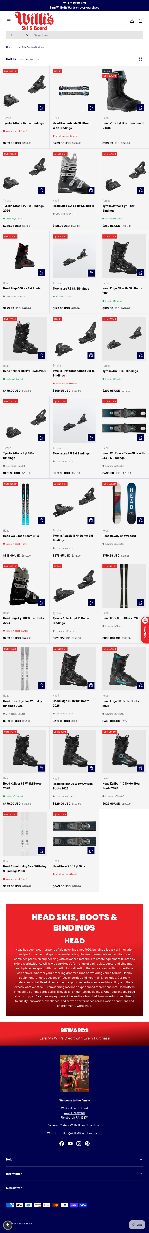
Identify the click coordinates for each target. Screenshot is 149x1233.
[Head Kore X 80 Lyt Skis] (74, 834)
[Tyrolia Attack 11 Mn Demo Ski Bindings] (74, 503)
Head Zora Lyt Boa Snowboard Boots (123, 125)
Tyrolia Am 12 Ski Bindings (120, 371)
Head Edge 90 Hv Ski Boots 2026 (120, 703)
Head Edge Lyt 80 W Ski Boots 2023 (23, 620)
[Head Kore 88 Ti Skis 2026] (124, 586)
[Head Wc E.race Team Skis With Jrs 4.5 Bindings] (124, 421)
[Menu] (8, 20)
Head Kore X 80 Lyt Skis (69, 866)
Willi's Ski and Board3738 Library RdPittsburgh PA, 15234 (74, 1112)
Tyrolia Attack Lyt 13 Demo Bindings (71, 620)
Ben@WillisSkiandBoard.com (82, 1133)
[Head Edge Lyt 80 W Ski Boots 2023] (24, 586)
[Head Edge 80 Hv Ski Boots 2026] (74, 668)
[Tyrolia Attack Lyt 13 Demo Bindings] (74, 586)
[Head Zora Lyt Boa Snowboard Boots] (124, 91)
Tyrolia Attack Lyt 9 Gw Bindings (19, 455)
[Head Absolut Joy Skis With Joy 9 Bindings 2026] (25, 834)
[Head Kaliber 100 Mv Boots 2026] (25, 339)
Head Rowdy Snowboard (119, 535)
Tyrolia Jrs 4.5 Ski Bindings (71, 453)
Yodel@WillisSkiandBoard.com (80, 1125)
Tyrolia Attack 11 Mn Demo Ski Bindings (73, 538)
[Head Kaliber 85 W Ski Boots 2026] (24, 751)
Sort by (11, 59)
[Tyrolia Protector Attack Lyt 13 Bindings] (74, 338)
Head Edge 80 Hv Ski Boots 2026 (71, 703)
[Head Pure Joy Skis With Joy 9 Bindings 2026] (25, 668)
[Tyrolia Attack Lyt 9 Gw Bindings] (24, 421)
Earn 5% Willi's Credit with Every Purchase (74, 1038)
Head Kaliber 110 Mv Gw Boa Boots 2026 (120, 785)
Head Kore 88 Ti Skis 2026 (120, 618)
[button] (7, 1225)
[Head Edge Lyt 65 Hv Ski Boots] (74, 173)
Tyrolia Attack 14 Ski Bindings (23, 123)
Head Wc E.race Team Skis (21, 535)
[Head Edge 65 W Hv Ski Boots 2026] (124, 256)
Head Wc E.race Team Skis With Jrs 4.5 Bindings (123, 455)
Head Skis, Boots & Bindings (30, 47)
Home (9, 47)
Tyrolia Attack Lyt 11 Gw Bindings (118, 208)
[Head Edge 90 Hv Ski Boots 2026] (124, 668)
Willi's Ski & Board (23, 1223)
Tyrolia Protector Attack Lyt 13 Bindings (74, 373)
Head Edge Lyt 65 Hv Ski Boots (73, 205)
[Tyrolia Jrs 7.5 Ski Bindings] (74, 256)
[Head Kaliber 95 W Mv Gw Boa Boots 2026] (74, 751)
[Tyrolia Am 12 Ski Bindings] (124, 339)
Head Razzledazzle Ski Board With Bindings (72, 125)
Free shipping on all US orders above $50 (74, 7)
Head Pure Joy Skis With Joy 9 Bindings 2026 (23, 703)
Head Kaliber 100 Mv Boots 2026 (24, 371)
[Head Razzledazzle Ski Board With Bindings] (74, 91)
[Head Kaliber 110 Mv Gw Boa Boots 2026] (124, 751)
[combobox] (74, 35)
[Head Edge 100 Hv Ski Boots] (24, 256)
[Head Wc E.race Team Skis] (25, 503)
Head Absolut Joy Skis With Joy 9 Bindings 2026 (24, 868)
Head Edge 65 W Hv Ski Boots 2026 (122, 290)
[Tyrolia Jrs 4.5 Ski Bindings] (74, 421)
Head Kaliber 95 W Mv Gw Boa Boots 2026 (73, 786)
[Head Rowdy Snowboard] (124, 503)
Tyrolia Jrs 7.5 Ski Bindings (71, 288)
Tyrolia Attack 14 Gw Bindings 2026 (23, 208)
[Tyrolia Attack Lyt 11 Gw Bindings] (124, 173)
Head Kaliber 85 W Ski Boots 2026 (22, 785)
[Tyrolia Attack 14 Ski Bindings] (24, 91)
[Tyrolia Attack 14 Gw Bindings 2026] (25, 173)
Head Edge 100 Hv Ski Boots (22, 288)
